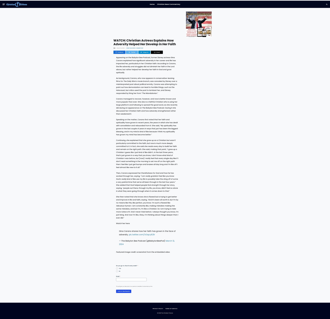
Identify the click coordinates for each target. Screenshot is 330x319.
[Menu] (4, 4)
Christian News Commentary (168, 4)
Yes (120, 268)
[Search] (326, 4)
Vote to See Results (124, 291)
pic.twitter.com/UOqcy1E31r (142, 234)
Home (152, 4)
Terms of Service (171, 308)
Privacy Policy (158, 308)
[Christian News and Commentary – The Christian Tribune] (16, 4)
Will (114, 48)
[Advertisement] (147, 24)
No (119, 271)
